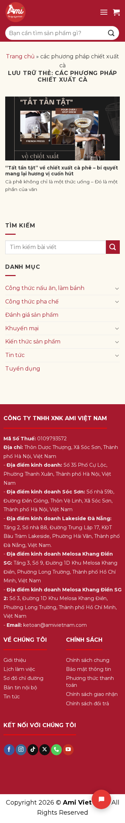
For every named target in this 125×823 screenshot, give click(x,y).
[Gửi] (111, 33)
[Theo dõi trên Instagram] (21, 749)
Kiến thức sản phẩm (32, 341)
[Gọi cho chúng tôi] (56, 749)
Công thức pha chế (32, 301)
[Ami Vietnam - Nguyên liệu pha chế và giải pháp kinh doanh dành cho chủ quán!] (49, 12)
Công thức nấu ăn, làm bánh (44, 288)
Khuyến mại (22, 328)
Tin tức (15, 355)
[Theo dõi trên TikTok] (32, 749)
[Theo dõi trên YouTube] (68, 749)
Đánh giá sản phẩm (31, 314)
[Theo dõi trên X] (44, 749)
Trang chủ (20, 56)
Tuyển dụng (22, 368)
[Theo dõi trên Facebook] (9, 749)
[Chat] (101, 799)
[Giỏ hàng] (116, 12)
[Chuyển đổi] (117, 288)
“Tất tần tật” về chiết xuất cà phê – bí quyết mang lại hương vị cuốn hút (61, 171)
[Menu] (104, 11)
